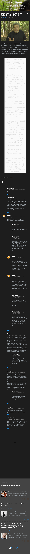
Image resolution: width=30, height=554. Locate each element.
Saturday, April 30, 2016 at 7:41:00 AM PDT (18, 258)
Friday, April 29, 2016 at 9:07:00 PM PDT (16, 372)
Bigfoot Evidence (15, 3)
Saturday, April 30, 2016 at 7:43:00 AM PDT (18, 277)
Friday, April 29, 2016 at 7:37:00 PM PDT (17, 238)
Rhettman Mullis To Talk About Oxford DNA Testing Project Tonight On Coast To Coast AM (12, 525)
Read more (25, 499)
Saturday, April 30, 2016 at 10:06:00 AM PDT (18, 313)
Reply (9, 194)
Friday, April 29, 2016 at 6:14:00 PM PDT (16, 189)
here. (12, 177)
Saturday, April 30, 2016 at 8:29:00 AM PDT (18, 297)
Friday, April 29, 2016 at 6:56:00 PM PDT (16, 217)
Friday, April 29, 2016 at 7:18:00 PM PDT (17, 226)
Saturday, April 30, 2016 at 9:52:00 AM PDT (18, 356)
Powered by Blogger (16, 548)
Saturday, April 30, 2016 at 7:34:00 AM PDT (18, 393)
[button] (28, 14)
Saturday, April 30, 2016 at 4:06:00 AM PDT (17, 408)
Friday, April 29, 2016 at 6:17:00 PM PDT (16, 199)
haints (9, 215)
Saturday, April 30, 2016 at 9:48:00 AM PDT (17, 419)
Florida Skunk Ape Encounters (10, 485)
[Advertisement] (15, 465)
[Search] (28, 3)
